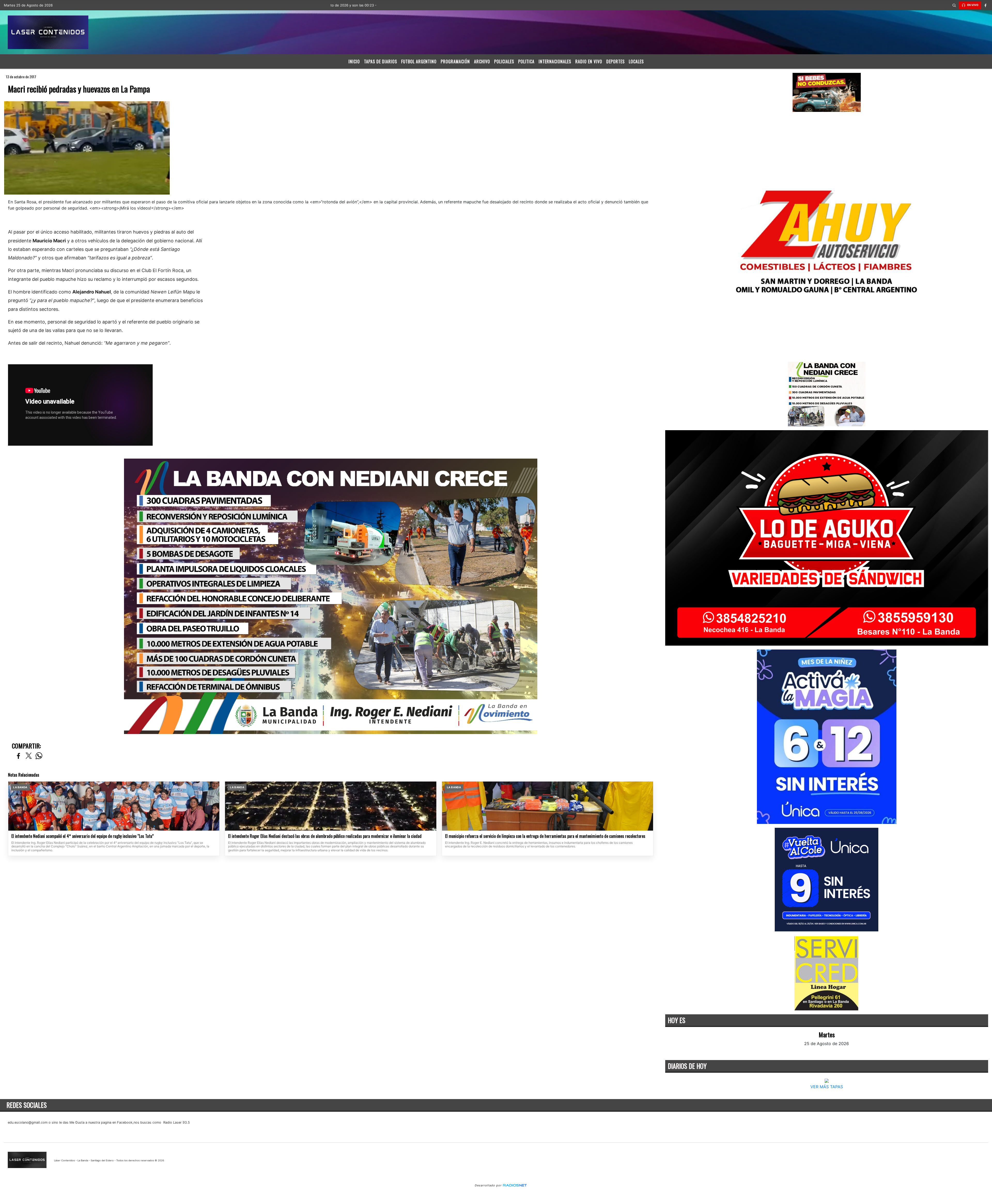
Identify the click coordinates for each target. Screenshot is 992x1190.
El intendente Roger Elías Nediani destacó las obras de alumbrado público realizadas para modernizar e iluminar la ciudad (325, 836)
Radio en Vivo (588, 61)
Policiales (504, 61)
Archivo (482, 61)
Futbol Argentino (419, 61)
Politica (526, 61)
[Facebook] (985, 5)
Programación (455, 61)
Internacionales (555, 61)
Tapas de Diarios (380, 61)
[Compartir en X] (29, 756)
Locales (636, 61)
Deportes (615, 61)
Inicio (354, 61)
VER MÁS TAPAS (826, 1086)
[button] (954, 5)
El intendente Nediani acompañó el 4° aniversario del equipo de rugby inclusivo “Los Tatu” (82, 836)
